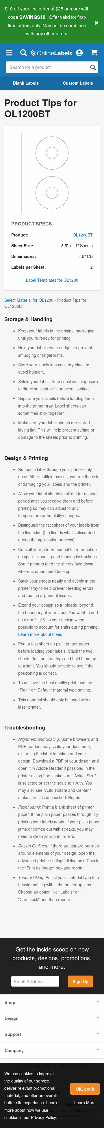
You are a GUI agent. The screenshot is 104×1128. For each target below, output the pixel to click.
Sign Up (80, 981)
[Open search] (93, 67)
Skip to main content (21, 29)
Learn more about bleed (40, 634)
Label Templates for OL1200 (52, 280)
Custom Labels (78, 83)
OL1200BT (83, 235)
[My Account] (79, 52)
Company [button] (14, 1050)
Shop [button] (10, 1002)
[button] (9, 52)
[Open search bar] (23, 52)
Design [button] (11, 1018)
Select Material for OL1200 (28, 300)
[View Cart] (94, 52)
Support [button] (13, 1034)
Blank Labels (26, 83)
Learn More (85, 1102)
